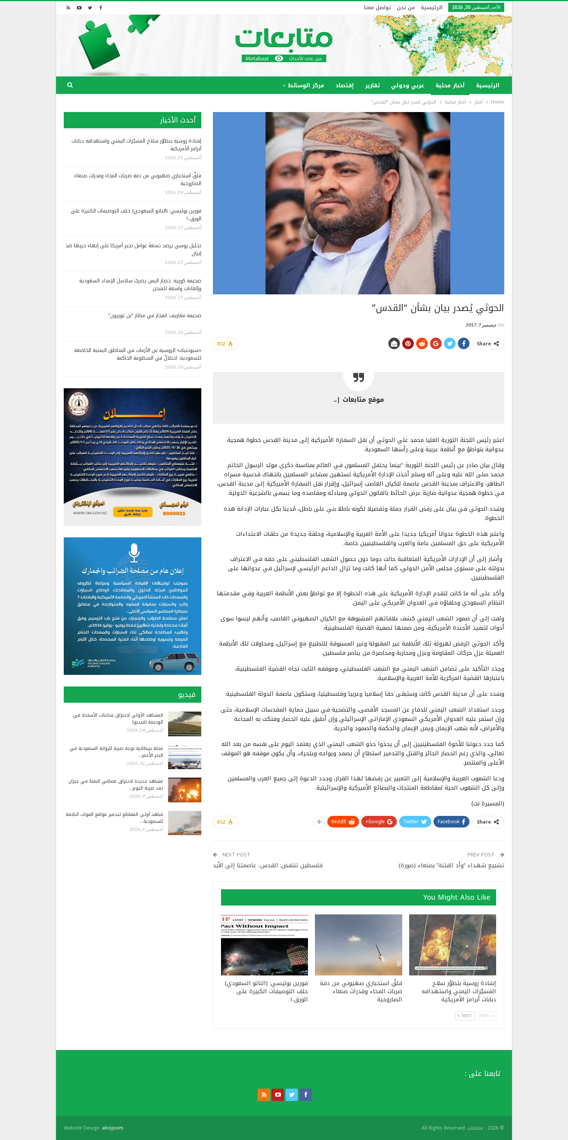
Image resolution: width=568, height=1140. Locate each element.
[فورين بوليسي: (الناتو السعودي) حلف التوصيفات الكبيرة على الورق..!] (264, 944)
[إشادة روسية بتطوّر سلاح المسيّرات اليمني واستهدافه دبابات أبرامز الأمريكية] (452, 944)
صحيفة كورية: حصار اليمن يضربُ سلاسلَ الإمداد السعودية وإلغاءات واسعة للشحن (140, 284)
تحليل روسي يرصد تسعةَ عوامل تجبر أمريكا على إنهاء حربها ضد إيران (133, 249)
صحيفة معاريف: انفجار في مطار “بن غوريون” (154, 315)
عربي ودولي (407, 85)
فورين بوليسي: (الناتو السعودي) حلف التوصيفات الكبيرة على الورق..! (136, 214)
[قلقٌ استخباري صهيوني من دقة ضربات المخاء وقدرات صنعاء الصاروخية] (358, 944)
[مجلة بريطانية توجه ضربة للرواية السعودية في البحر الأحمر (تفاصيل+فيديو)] (184, 757)
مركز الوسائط (306, 85)
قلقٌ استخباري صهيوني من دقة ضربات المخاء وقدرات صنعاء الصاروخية (137, 179)
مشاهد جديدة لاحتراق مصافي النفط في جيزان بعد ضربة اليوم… (115, 784)
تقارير (372, 85)
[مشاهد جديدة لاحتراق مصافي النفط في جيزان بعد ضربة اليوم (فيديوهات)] (184, 790)
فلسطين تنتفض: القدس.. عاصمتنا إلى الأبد (268, 865)
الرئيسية (431, 7)
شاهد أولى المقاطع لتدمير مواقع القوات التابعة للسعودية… (114, 818)
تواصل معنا (377, 7)
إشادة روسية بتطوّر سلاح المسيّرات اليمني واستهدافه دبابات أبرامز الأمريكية (136, 144)
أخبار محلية (450, 85)
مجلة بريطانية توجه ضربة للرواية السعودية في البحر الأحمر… (116, 751)
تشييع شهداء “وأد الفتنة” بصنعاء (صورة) (451, 865)
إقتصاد (344, 85)
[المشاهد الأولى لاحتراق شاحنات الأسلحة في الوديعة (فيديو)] (184, 724)
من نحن (406, 7)
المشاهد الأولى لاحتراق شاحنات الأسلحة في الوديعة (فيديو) (118, 718)
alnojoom (112, 1128)
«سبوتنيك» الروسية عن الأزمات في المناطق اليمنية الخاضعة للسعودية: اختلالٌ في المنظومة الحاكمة (137, 354)
